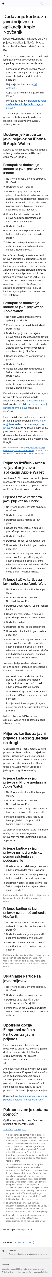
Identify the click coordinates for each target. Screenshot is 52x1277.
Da (19, 1242)
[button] (41, 3)
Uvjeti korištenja (8, 1272)
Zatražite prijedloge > (15, 1129)
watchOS (11, 88)
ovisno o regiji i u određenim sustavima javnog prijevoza (24, 424)
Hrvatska (5, 1264)
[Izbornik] (48, 3)
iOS (35, 84)
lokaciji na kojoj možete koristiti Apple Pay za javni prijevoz (26, 104)
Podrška (12, 1251)
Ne (30, 1242)
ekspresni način (37, 400)
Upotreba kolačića (41, 1272)
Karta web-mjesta (24, 1272)
